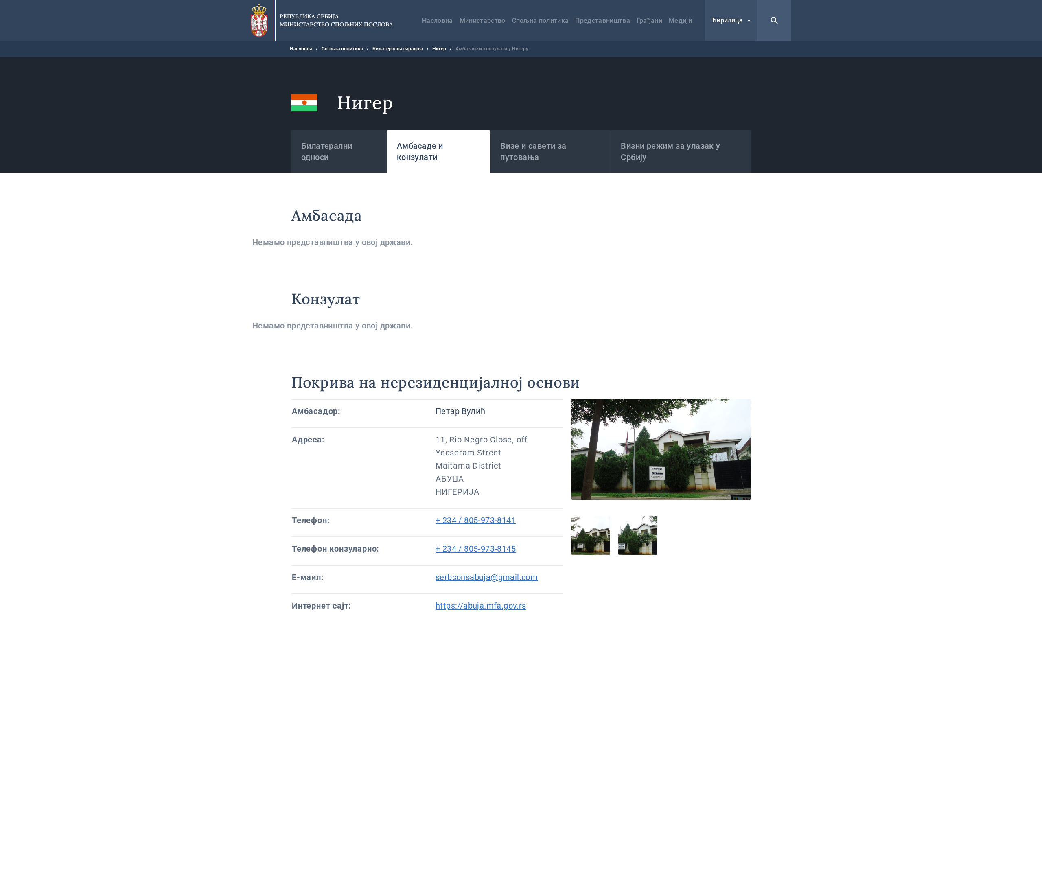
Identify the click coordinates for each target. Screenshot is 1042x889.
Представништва (602, 20)
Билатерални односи (326, 151)
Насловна (437, 20)
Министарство (483, 20)
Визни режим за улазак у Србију (670, 151)
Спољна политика (540, 20)
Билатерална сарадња (397, 49)
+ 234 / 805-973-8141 (476, 520)
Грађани (649, 20)
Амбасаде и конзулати (420, 151)
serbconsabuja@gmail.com (487, 577)
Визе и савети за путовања (533, 151)
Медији (680, 20)
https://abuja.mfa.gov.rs (481, 606)
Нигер (439, 49)
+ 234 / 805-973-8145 (476, 549)
